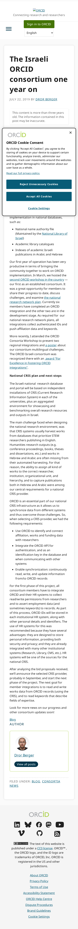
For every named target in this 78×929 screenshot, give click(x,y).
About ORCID (39, 875)
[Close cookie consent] (71, 133)
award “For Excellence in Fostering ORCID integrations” (35, 363)
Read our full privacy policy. (23, 173)
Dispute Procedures (39, 905)
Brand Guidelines (39, 911)
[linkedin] (17, 826)
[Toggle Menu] (9, 28)
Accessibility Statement (39, 893)
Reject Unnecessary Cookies (39, 184)
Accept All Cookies (39, 196)
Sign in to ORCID (39, 24)
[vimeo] (21, 835)
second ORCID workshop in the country (37, 280)
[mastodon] (48, 826)
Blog (13, 720)
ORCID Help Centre (39, 899)
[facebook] (39, 826)
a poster (51, 345)
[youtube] (60, 826)
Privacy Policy (39, 881)
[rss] (57, 836)
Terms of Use (39, 887)
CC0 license (45, 848)
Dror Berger (24, 755)
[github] (39, 835)
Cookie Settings (39, 917)
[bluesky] (28, 826)
